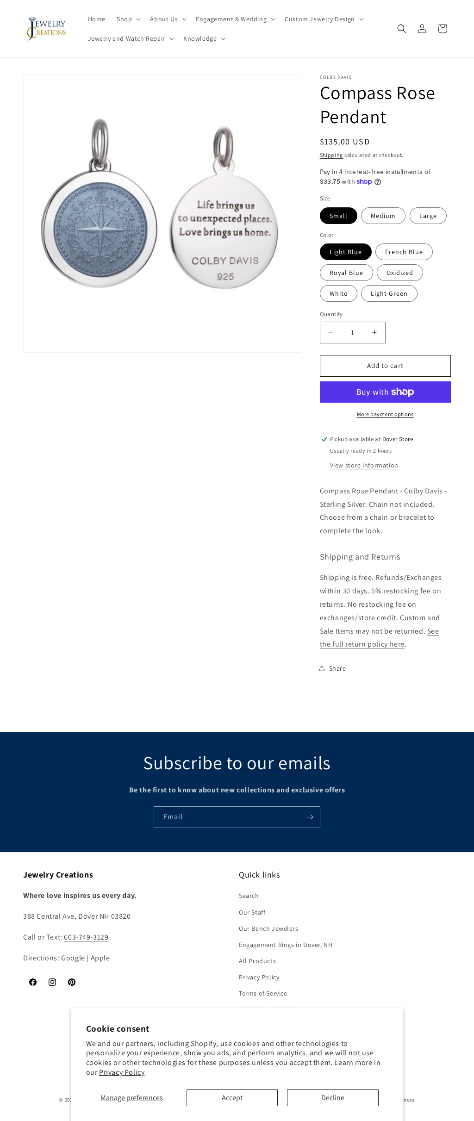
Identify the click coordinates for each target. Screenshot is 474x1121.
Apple (100, 958)
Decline (332, 1097)
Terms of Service (263, 993)
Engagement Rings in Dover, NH (285, 944)
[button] (127, 19)
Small (339, 216)
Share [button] (337, 668)
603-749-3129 (86, 937)
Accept (232, 1097)
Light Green (389, 293)
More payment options (385, 414)
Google (73, 958)
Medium (383, 216)
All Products (257, 961)
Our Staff (252, 912)
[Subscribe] (309, 817)
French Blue (404, 252)
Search (249, 895)
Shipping (331, 154)
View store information (364, 465)
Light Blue (346, 252)
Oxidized (400, 272)
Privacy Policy (121, 1072)
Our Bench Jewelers (269, 928)
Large (428, 216)
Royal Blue (346, 272)
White (339, 293)
